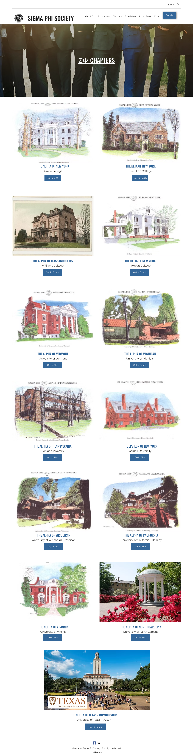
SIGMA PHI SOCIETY (51, 18)
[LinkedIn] (98, 742)
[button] (178, 4)
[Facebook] (94, 742)
